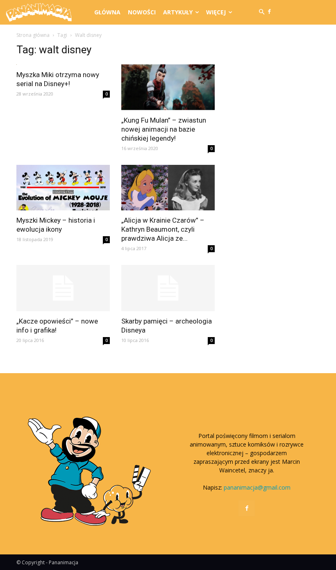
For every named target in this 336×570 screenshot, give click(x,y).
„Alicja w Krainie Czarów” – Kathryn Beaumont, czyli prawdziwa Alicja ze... (162, 229)
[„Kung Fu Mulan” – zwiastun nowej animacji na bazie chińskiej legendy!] (168, 87)
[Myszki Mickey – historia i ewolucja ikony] (63, 188)
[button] (261, 12)
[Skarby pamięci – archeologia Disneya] (168, 288)
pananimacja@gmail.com (257, 487)
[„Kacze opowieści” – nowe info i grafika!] (63, 288)
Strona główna (33, 35)
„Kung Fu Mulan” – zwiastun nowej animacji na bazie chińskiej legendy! (163, 129)
